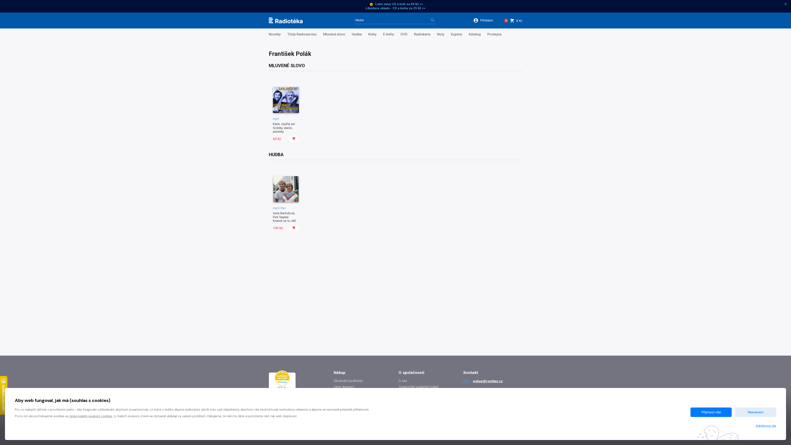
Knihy (372, 34)
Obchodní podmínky (348, 381)
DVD (404, 34)
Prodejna (494, 34)
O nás (403, 381)
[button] (485, 20)
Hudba (357, 34)
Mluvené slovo (334, 34)
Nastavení (755, 412)
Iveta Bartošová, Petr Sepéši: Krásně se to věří (284, 217)
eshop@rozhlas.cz (488, 381)
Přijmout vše (711, 412)
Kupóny (456, 34)
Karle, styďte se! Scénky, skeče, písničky (284, 128)
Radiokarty (422, 34)
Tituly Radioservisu (302, 34)
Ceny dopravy (344, 387)
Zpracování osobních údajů (419, 387)
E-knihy (388, 34)
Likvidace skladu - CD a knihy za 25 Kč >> (395, 8)
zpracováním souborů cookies (90, 416)
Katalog (475, 34)
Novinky (275, 34)
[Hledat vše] (432, 20)
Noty (440, 34)
